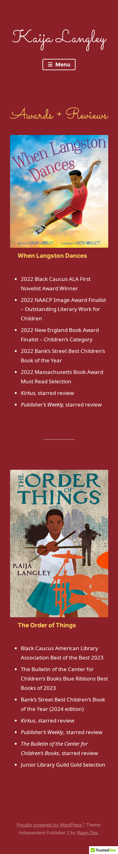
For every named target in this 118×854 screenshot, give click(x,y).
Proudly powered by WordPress (49, 824)
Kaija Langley (59, 38)
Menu (62, 64)
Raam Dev (87, 832)
